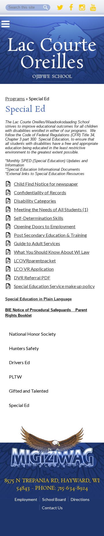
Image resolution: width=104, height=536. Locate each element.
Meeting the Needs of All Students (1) (51, 209)
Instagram (82, 7)
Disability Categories (35, 200)
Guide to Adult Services (37, 243)
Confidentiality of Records (40, 192)
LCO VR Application (34, 269)
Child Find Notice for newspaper (46, 184)
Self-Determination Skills (38, 218)
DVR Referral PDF (32, 277)
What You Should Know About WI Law (51, 252)
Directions (80, 499)
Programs (15, 98)
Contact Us (52, 507)
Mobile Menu (5, 24)
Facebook (71, 7)
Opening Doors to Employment (44, 226)
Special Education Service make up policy (54, 286)
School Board (54, 499)
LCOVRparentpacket (35, 260)
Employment (26, 499)
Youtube (93, 7)
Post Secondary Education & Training (50, 235)
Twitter (60, 7)
